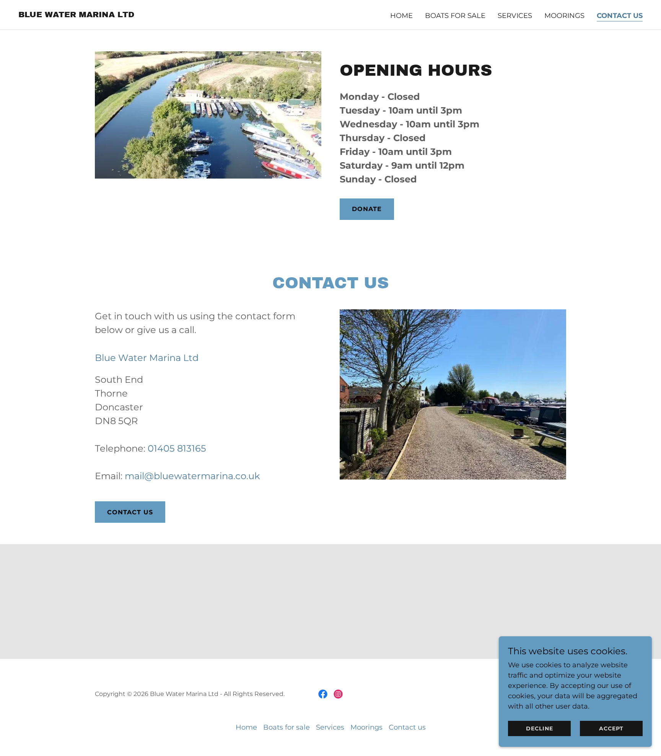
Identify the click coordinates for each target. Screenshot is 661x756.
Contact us (130, 512)
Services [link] (515, 15)
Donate (367, 209)
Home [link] (401, 15)
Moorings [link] (564, 15)
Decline (539, 728)
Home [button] (246, 727)
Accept (611, 728)
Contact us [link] (620, 15)
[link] (76, 15)
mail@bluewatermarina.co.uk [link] (192, 475)
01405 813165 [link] (177, 448)
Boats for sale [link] (455, 15)
